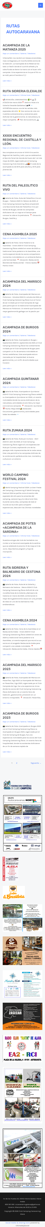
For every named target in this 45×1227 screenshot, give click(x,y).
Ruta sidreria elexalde (22, 91)
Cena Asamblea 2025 (20, 234)
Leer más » (7, 81)
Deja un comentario (11, 53)
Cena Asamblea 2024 (20, 620)
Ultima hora (25, 95)
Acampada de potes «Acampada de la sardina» (19, 528)
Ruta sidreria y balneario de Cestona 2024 (21, 572)
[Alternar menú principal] (40, 5)
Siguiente (36, 763)
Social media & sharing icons (18, 1223)
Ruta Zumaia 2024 (17, 430)
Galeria (23, 53)
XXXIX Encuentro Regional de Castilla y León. (22, 140)
